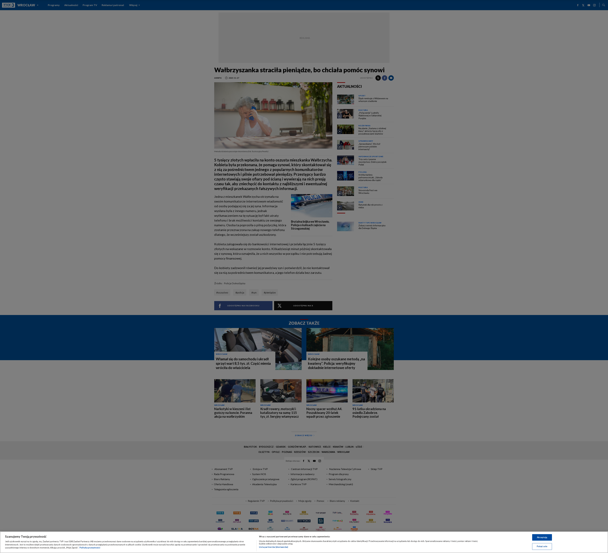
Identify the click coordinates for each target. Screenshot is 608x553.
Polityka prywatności (89, 547)
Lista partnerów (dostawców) (273, 547)
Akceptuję (542, 537)
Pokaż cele (542, 546)
